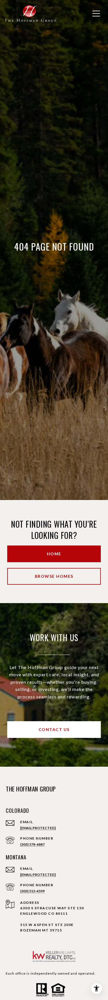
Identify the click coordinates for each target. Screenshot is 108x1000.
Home (54, 553)
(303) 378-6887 (32, 844)
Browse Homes (54, 576)
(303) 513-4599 (32, 891)
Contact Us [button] (54, 729)
